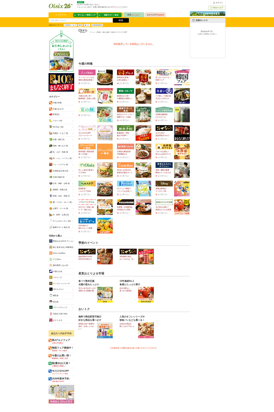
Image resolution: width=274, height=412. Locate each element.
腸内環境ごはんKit (60, 265)
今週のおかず (58, 109)
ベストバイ (57, 277)
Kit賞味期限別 (97, 25)
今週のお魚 (57, 271)
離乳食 (55, 295)
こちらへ (96, 4)
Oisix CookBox (58, 253)
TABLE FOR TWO (59, 314)
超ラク (86, 25)
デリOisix (56, 259)
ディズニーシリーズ (61, 283)
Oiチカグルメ (58, 289)
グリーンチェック (60, 307)
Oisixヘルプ (218, 8)
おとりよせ (57, 320)
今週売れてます (70, 25)
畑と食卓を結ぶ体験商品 (62, 247)
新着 (80, 25)
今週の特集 (57, 103)
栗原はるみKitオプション (63, 241)
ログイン (219, 3)
